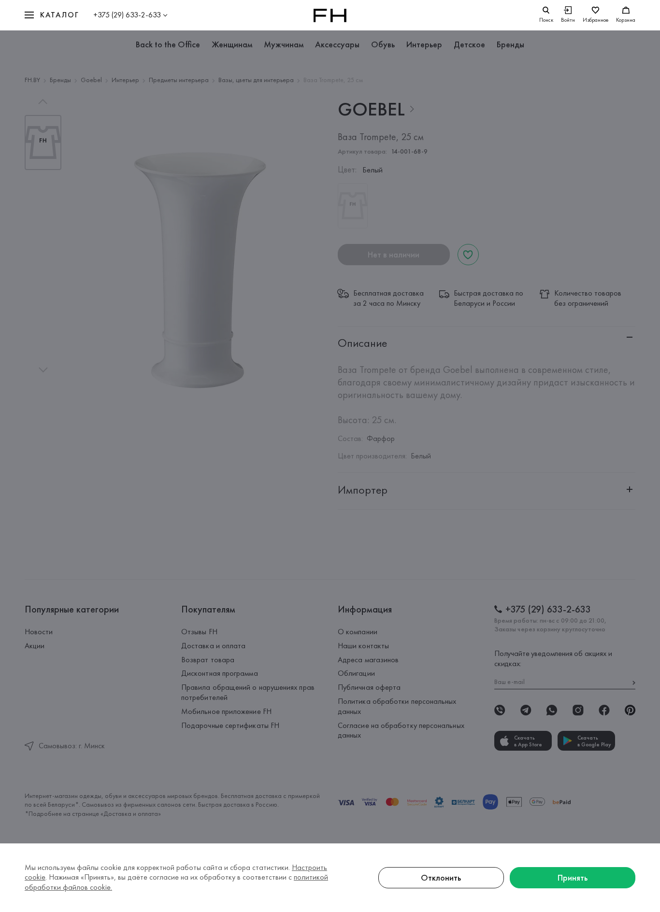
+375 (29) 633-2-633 (127, 15)
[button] (52, 15)
